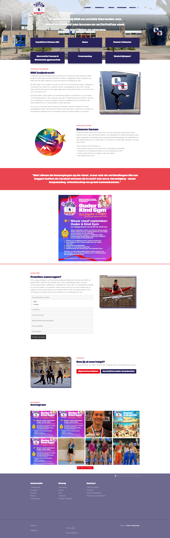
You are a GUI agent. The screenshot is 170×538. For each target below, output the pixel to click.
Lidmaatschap (35, 487)
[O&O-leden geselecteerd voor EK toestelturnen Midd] (98, 424)
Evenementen (35, 498)
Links (60, 493)
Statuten (33, 525)
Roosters (33, 493)
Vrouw (36, 304)
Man (35, 301)
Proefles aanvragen (65, 498)
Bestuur (33, 496)
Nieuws (61, 490)
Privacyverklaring (72, 533)
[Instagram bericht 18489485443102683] (71, 424)
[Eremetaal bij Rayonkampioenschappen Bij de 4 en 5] (71, 451)
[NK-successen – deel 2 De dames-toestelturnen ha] (98, 451)
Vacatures (62, 496)
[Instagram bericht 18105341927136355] (126, 424)
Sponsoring (62, 487)
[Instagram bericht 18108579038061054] (43, 451)
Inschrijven (34, 490)
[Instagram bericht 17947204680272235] (43, 424)
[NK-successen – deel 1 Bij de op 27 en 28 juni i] (126, 451)
